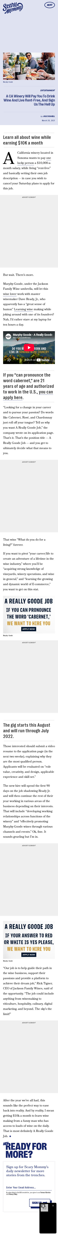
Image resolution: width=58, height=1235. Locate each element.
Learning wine (23, 309)
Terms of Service (45, 1192)
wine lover (10, 294)
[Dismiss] (53, 1205)
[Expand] (42, 1205)
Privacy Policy (13, 1194)
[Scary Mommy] (12, 8)
